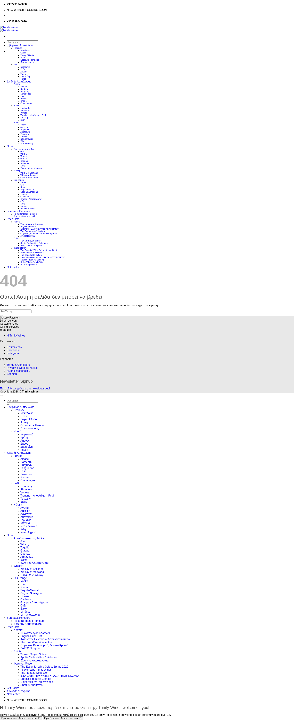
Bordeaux (24, 89)
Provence (24, 98)
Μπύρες (24, 206)
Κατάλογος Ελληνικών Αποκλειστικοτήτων (39, 229)
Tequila (23, 156)
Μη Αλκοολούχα (27, 208)
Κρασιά (17, 222)
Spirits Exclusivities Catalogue (34, 243)
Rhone (23, 101)
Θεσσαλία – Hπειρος (29, 60)
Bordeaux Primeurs (18, 211)
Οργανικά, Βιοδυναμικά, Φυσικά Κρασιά (38, 233)
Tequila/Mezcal (27, 189)
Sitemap (12, 373)
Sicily (22, 120)
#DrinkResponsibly (18, 370)
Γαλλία (17, 84)
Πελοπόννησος (27, 62)
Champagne (26, 103)
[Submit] (1, 315)
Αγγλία (23, 125)
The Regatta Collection (31, 255)
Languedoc (25, 94)
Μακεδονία (25, 50)
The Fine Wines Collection (32, 231)
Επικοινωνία (14, 347)
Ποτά (10, 146)
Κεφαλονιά (25, 67)
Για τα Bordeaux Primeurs (25, 214)
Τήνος (23, 79)
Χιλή (22, 141)
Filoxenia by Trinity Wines (32, 252)
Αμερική (24, 127)
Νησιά (16, 64)
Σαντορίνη (25, 76)
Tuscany (24, 117)
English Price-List (28, 226)
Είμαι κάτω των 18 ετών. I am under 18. (21, 718)
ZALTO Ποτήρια (27, 236)
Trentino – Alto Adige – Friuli (33, 115)
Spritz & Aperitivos (28, 264)
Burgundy (24, 91)
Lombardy (25, 108)
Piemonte (24, 110)
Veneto (23, 113)
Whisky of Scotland (29, 173)
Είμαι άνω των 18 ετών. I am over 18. (63, 718)
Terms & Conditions (18, 364)
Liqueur (24, 194)
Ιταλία (16, 106)
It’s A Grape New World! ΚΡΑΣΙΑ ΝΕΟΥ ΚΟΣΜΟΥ (42, 257)
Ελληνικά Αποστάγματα (31, 168)
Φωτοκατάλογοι (21, 248)
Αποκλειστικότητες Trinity (25, 149)
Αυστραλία (25, 132)
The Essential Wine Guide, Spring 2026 (38, 250)
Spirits (16, 238)
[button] (13, 694)
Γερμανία (24, 134)
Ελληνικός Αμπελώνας (20, 45)
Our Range (19, 180)
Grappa (23, 158)
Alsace (23, 87)
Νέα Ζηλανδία (26, 139)
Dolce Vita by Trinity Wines (32, 262)
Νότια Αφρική (26, 144)
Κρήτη (23, 69)
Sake (22, 166)
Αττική (23, 57)
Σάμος (23, 74)
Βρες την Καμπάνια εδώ (24, 216)
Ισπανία (23, 136)
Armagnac (25, 163)
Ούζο (22, 201)
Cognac (24, 161)
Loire (22, 96)
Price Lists (13, 219)
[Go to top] (1, 395)
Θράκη (23, 53)
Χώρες (17, 122)
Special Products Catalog (32, 260)
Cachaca (24, 196)
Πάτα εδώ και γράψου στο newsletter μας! (25, 388)
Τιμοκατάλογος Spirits (30, 241)
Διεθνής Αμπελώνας (19, 81)
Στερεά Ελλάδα (27, 55)
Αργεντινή (24, 129)
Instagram (13, 353)
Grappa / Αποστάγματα (31, 199)
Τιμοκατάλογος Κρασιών (31, 224)
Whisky (23, 154)
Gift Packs (13, 267)
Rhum (23, 187)
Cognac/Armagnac (29, 192)
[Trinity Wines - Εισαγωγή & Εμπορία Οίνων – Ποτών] (9, 29)
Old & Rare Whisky (29, 177)
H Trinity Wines (16, 335)
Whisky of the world (29, 175)
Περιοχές (18, 48)
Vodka (23, 182)
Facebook (13, 350)
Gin (22, 151)
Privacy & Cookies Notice (22, 367)
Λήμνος (23, 72)
